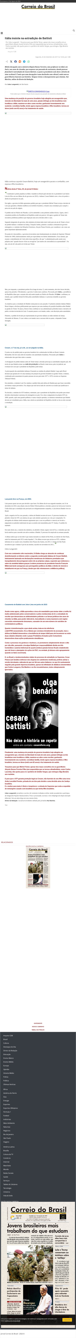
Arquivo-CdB (12, 52)
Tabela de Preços (38, 1030)
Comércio (7, 1158)
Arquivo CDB (8, 1036)
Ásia (4, 1097)
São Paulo (7, 1138)
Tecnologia (7, 1188)
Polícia (5, 1077)
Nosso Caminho (38, 1027)
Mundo (6, 1169)
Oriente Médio (8, 1073)
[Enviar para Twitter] (11, 61)
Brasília (6, 1151)
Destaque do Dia (9, 1047)
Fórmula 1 (7, 1112)
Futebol (6, 1116)
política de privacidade (12, 1321)
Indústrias (7, 1119)
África (5, 1089)
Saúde (5, 1177)
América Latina (8, 1147)
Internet (6, 1162)
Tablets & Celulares (10, 1184)
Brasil (5, 1039)
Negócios (6, 1131)
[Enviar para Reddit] (20, 61)
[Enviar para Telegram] (24, 61)
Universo (6, 1192)
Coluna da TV (8, 1154)
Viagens (6, 1142)
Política (6, 1081)
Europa (6, 1066)
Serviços (6, 1181)
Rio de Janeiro (8, 1134)
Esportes (6, 1104)
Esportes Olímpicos (10, 1108)
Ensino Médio (8, 1062)
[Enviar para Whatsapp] (28, 61)
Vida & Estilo (8, 1196)
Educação (7, 1054)
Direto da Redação (10, 1051)
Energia (6, 1101)
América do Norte (10, 1093)
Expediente (38, 1023)
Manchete (7, 1166)
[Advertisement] (38, 20)
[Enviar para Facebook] (15, 61)
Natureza (6, 1127)
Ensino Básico (8, 1058)
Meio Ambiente (9, 1123)
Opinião (6, 1069)
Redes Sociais (8, 1173)
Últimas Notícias (9, 1084)
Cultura (6, 1043)
